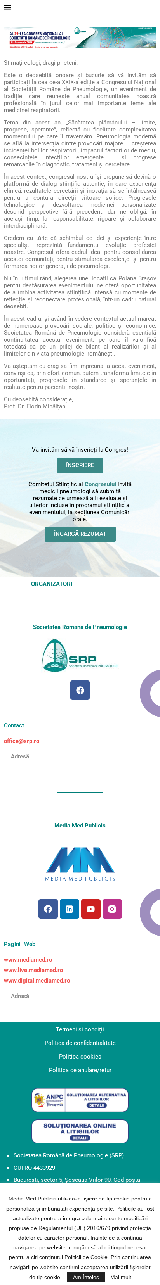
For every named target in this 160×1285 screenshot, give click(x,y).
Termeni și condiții (80, 1029)
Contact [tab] (14, 725)
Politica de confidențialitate (80, 1043)
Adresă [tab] (16, 756)
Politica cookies (80, 1056)
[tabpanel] (80, 741)
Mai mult (120, 1277)
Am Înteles (86, 1277)
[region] (80, 37)
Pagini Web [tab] (19, 944)
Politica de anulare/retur (80, 1070)
